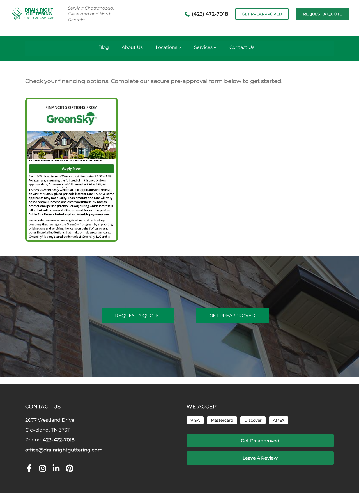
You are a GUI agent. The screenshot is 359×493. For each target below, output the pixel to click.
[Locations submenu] (179, 47)
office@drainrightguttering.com (64, 450)
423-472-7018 (59, 439)
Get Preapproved (262, 14)
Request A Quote (322, 14)
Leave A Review (260, 458)
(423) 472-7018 (210, 14)
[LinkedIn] (56, 468)
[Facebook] (29, 468)
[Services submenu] (215, 47)
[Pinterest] (69, 468)
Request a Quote (137, 315)
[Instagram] (43, 468)
